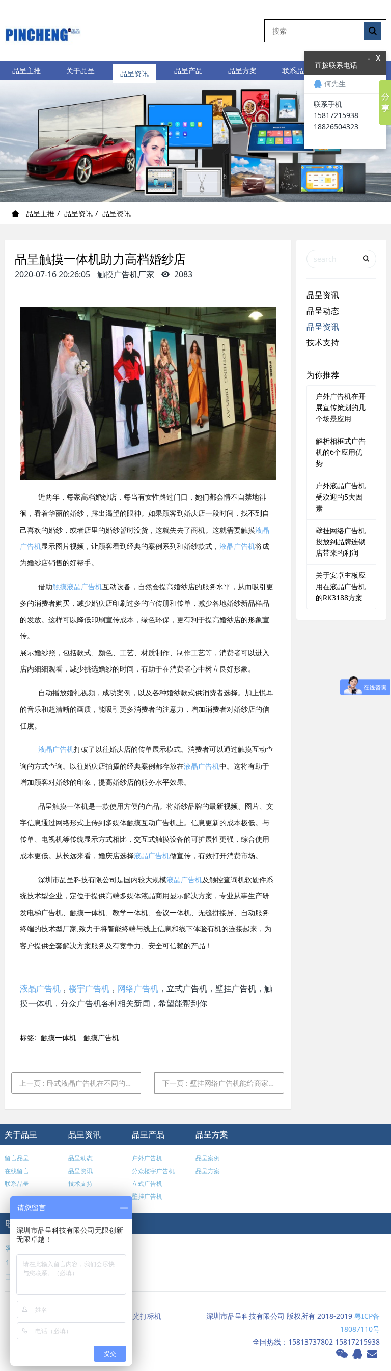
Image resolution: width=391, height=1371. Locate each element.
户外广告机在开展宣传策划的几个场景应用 (341, 407)
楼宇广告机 (89, 988)
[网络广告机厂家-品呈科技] (43, 30)
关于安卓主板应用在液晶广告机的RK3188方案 (341, 586)
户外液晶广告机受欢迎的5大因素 (341, 497)
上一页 (80, 1083)
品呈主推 (26, 70)
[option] (195, 141)
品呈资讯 (134, 70)
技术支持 (322, 342)
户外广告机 (147, 1158)
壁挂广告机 (147, 1196)
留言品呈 (17, 1158)
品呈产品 (188, 70)
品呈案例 (208, 1158)
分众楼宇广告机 (153, 1170)
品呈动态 (322, 310)
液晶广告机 (237, 546)
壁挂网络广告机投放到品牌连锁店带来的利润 (341, 542)
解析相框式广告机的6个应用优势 (341, 452)
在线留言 (17, 1170)
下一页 (223, 1083)
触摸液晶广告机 (77, 587)
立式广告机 (147, 1183)
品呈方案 (242, 70)
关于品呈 (80, 70)
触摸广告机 (101, 1037)
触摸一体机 (58, 1037)
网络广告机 (138, 988)
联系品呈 (296, 70)
